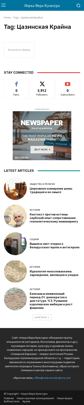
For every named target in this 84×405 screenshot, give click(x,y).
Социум (34, 239)
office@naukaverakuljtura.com (52, 377)
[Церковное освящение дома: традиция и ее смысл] (15, 188)
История (35, 210)
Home (7, 17)
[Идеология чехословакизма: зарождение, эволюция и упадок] (15, 271)
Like (16, 81)
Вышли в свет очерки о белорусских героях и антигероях (55, 245)
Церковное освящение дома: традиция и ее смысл (51, 190)
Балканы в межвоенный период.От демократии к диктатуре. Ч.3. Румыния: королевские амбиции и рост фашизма (51, 301)
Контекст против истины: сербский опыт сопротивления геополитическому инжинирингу (54, 218)
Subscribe (68, 81)
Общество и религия (42, 184)
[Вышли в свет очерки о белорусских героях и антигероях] (15, 243)
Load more (41, 317)
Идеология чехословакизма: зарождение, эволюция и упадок (54, 273)
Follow (42, 81)
